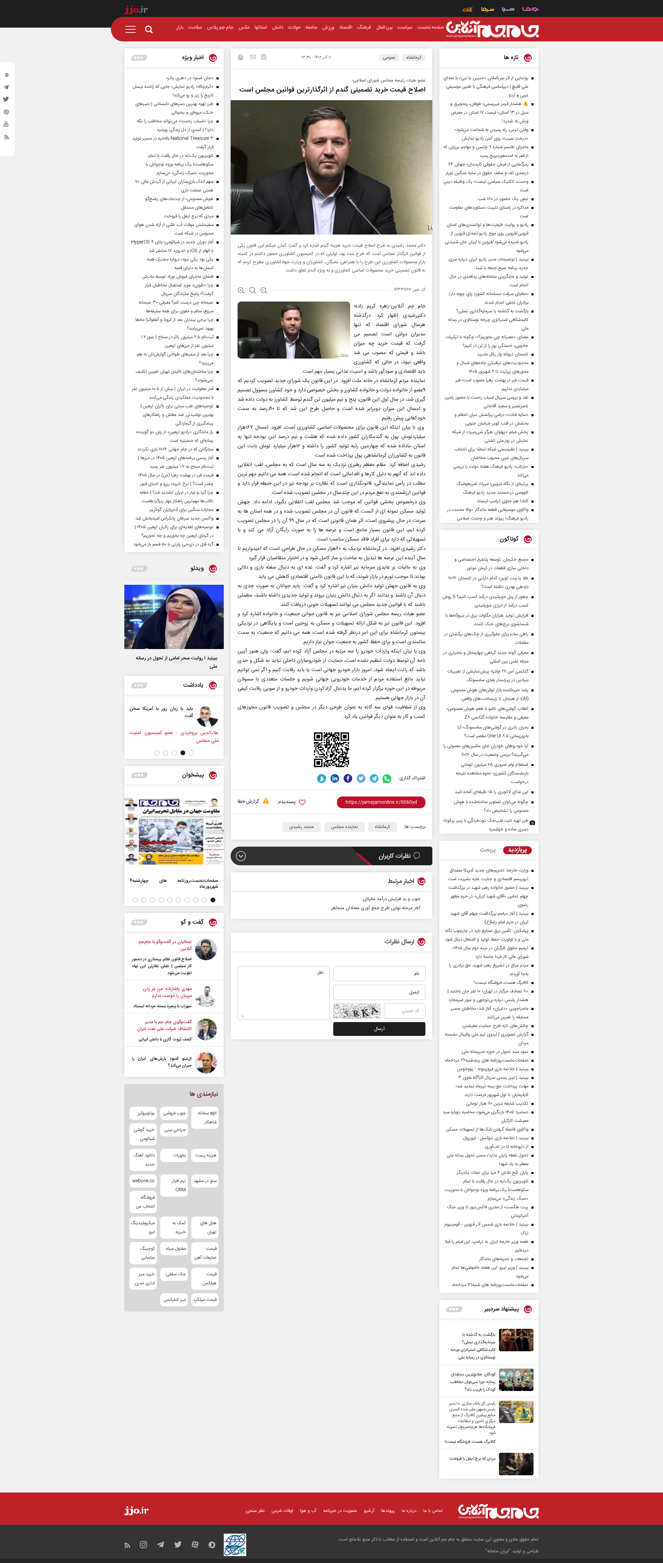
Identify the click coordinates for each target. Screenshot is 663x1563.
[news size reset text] (252, 291)
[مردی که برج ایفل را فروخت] (515, 1464)
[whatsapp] (387, 778)
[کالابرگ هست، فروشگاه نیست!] (515, 1423)
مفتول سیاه (175, 1248)
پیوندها (388, 1511)
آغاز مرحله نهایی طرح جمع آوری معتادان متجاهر (375, 908)
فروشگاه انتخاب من (145, 1202)
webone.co (143, 1181)
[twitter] (6, 101)
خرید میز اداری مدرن (145, 1278)
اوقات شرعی (282, 1511)
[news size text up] (241, 291)
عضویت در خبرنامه (340, 1511)
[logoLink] (492, 29)
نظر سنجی (255, 1511)
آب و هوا (308, 1511)
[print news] (240, 58)
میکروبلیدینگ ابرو (143, 1227)
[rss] (6, 138)
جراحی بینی (174, 1130)
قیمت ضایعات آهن (205, 1253)
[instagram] (6, 76)
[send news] (253, 57)
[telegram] (6, 89)
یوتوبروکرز (146, 1113)
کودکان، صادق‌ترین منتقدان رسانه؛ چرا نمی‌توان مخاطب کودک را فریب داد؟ (473, 1382)
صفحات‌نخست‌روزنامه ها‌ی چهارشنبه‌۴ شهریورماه (174, 883)
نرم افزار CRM (178, 1185)
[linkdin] (334, 778)
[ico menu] (132, 29)
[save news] (264, 57)
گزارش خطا (248, 802)
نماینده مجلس (344, 827)
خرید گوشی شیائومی (144, 1134)
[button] (191, 753)
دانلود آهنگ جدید (144, 1160)
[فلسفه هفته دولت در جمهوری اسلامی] (155, 716)
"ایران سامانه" (498, 1551)
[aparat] (6, 113)
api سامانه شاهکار (207, 1117)
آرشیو (369, 1511)
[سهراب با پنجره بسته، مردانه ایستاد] (206, 997)
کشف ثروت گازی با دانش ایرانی (165, 1039)
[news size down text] (264, 291)
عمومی (389, 57)
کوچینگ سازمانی (147, 1253)
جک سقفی (175, 1274)
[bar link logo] (136, 11)
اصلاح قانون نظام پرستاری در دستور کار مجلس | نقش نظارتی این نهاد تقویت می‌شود (162, 966)
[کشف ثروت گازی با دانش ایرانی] (206, 1031)
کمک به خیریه (178, 1227)
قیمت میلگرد (205, 1300)
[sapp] (6, 126)
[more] (454, 1309)
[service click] (468, 10)
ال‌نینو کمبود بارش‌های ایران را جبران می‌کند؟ (162, 1062)
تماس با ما (433, 1511)
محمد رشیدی (301, 827)
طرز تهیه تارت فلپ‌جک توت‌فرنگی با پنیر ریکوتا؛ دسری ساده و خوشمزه (485, 825)
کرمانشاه (414, 57)
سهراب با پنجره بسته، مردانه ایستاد (162, 1006)
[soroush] (321, 778)
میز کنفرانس (174, 1300)
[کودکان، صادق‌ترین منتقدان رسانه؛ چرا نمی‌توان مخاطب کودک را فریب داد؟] (515, 1381)
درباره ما (409, 1511)
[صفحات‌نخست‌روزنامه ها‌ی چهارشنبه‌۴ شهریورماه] (174, 831)
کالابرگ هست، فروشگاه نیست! (470, 1441)
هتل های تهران (208, 1227)
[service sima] (487, 10)
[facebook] (348, 778)
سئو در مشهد (205, 1181)
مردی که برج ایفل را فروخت (473, 1458)
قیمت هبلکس (209, 1278)
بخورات (179, 1155)
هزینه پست (206, 1155)
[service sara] (508, 10)
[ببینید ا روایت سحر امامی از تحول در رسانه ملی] (174, 617)
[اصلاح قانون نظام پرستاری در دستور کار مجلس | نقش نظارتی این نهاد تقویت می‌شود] (206, 957)
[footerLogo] (498, 1511)
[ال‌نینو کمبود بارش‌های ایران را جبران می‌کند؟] (206, 1063)
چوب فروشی (174, 1113)
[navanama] (530, 10)
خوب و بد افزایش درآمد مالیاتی (391, 899)
